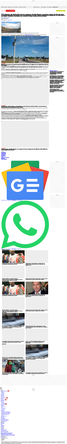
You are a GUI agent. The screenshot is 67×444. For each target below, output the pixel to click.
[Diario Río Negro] (33, 10)
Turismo (2, 396)
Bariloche (16, 7)
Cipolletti (20, 7)
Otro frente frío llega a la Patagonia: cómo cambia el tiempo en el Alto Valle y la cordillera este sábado (36, 327)
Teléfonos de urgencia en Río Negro (8, 434)
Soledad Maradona (6, 17)
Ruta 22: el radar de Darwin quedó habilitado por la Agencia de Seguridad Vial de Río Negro (24, 65)
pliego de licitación (29, 34)
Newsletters (4, 398)
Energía (2, 394)
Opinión (2, 410)
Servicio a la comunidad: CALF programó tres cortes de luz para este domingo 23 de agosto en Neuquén (12, 358)
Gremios (3, 392)
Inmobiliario (3, 418)
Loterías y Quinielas (4, 431)
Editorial (3, 411)
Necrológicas (49, 7)
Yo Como (3, 409)
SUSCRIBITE (60, 10)
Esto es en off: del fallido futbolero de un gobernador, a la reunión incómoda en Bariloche (35, 342)
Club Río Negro (43, 7)
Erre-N (2, 402)
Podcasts (2, 417)
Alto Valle (2, 423)
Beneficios (3, 437)
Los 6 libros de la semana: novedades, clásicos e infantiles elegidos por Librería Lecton (13, 342)
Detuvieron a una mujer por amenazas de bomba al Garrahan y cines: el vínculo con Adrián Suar (57, 77)
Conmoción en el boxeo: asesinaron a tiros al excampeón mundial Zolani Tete (57, 73)
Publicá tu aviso (4, 429)
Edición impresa (4, 421)
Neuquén (9, 7)
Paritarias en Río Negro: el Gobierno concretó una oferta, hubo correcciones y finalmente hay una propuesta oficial (24, 107)
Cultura (2, 401)
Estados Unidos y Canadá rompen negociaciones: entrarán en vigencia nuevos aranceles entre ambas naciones (57, 81)
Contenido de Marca (5, 420)
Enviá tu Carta (4, 416)
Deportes (2, 400)
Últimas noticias (4, 7)
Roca (13, 7)
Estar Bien (4, 404)
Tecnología (3, 408)
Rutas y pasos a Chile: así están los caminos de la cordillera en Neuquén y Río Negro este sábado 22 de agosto (13, 327)
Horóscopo (3, 406)
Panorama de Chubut (5, 413)
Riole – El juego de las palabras (7, 432)
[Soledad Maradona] (1, 17)
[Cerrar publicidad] (1, 387)
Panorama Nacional (5, 414)
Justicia (2, 393)
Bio (2, 407)
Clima (2, 405)
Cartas (2, 415)
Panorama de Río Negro (6, 412)
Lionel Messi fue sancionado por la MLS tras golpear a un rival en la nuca (57, 91)
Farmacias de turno (4, 432)
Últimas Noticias (5, 391)
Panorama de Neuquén (5, 411)
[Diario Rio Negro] (1, 440)
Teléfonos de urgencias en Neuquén (8, 435)
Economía (3, 395)
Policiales (2, 416)
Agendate (3, 399)
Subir (3, 439)
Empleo (2, 428)
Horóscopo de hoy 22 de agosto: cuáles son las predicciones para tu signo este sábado (57, 86)
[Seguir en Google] (1, 33)
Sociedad (2, 405)
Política (2, 13)
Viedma (24, 7)
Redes (2, 398)
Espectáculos (3, 403)
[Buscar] (4, 10)
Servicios (2, 397)
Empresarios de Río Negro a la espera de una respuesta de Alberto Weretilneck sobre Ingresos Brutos (24, 149)
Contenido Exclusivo (4, 419)
